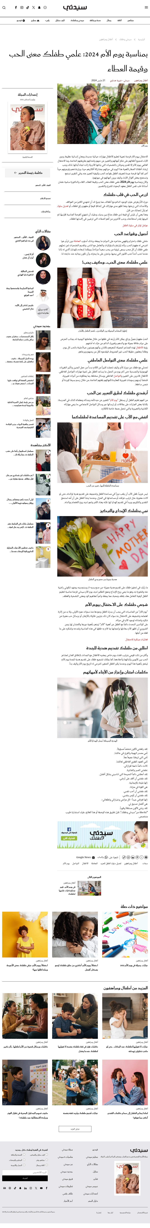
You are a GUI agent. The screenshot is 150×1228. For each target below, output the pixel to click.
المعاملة (77, 241)
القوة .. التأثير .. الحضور (43, 185)
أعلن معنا (110, 1212)
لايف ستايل (60, 20)
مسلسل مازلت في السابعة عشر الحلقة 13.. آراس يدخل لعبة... (20, 525)
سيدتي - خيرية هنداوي (119, 81)
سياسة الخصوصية (125, 1212)
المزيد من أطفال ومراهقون (126, 988)
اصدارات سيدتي (90, 1193)
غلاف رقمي (68, 1193)
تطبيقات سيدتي (66, 1186)
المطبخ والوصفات (15, 1160)
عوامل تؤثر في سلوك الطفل (135, 225)
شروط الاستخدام (142, 1212)
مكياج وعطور (29, 333)
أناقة (119, 20)
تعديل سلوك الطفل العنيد (110, 864)
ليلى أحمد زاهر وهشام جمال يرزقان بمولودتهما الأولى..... (20, 501)
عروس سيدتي (92, 1186)
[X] (33, 8)
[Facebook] (16, 8)
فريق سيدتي (67, 1179)
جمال (109, 20)
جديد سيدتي (42, 326)
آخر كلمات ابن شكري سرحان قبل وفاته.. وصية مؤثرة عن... (19, 477)
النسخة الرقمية (28, 157)
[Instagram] (22, 8)
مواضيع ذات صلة (134, 906)
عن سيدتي (68, 1164)
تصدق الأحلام (45, 198)
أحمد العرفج (29, 295)
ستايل (95, 1171)
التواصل (117, 376)
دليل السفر (93, 1201)
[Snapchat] (39, 8)
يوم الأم (113, 400)
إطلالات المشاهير (27, 376)
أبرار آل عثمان (28, 258)
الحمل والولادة (28, 420)
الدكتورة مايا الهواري (26, 275)
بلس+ (47, 20)
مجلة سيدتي (67, 1149)
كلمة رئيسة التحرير (30, 173)
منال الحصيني (28, 309)
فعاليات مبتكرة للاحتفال (136, 639)
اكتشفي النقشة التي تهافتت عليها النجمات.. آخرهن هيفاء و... (21, 382)
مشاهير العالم (29, 398)
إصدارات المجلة (27, 94)
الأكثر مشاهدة (41, 445)
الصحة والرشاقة (16, 1155)
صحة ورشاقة (95, 20)
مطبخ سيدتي (92, 1157)
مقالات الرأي (43, 231)
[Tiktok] (28, 8)
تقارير (95, 1179)
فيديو (19, 20)
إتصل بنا (99, 1212)
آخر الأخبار (68, 1201)
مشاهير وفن (40, 1160)
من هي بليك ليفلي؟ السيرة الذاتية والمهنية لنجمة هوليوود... (21, 404)
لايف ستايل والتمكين (37, 1155)
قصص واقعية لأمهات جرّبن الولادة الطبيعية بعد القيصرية (20, 426)
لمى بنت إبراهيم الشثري (24, 241)
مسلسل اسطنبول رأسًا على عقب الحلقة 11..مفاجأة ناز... (19, 453)
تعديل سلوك (62, 206)
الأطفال (140, 348)
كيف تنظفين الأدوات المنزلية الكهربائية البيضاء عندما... (20, 549)
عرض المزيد (75, 1129)
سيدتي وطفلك (77, 20)
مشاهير (130, 20)
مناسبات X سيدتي (65, 1157)
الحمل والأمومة (16, 1165)
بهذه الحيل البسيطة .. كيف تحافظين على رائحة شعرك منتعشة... (19, 360)
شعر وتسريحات (28, 354)
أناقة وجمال (40, 1165)
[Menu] (146, 7)
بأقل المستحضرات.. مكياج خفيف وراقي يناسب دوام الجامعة (20, 338)
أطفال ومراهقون (141, 81)
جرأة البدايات (46, 211)
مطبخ (33, 20)
